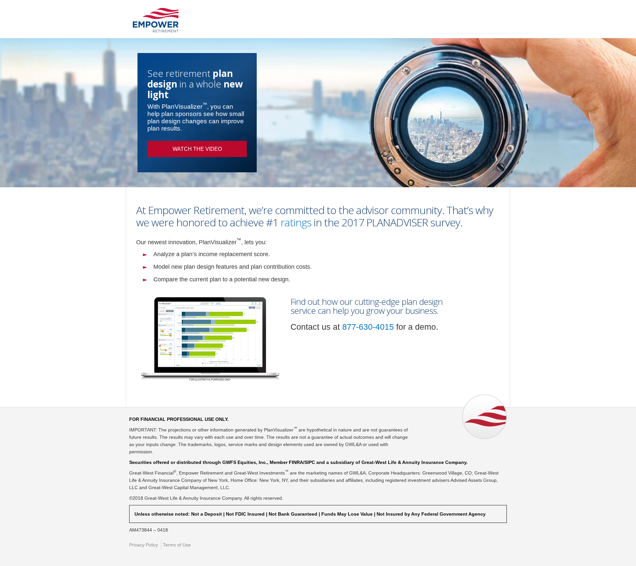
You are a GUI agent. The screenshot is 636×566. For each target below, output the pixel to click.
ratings (296, 222)
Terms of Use (177, 544)
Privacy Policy (143, 544)
